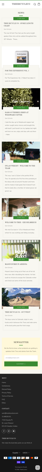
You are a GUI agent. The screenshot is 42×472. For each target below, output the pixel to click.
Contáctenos (6, 386)
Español (15, 453)
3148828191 (6, 417)
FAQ (3, 399)
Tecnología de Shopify (21, 467)
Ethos (4, 403)
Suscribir (20, 364)
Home (4, 382)
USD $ (25, 453)
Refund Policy (6, 389)
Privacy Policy (6, 393)
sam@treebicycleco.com (10, 413)
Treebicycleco (21, 4)
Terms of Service (7, 396)
